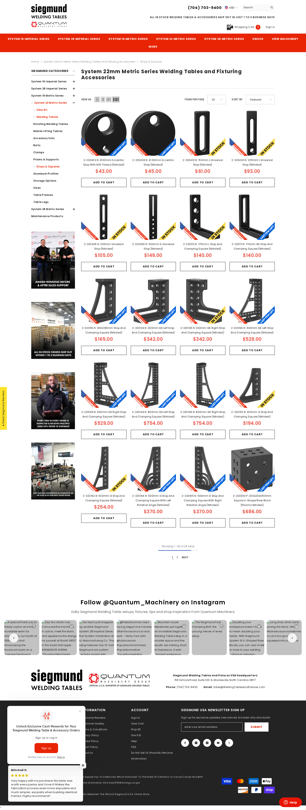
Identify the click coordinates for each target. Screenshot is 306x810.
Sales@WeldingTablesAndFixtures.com (239, 687)
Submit (256, 727)
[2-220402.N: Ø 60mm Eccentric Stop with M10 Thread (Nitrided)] (104, 133)
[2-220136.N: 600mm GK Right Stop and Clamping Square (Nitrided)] (104, 385)
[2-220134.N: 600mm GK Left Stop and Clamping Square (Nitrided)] (252, 301)
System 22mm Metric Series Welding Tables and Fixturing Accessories (89, 61)
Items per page (194, 99)
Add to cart (103, 182)
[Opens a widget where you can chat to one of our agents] (290, 802)
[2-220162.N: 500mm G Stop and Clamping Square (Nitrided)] (104, 469)
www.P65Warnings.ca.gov (124, 782)
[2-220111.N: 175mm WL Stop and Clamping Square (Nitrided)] (252, 217)
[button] (97, 99)
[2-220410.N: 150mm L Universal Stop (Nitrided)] (202, 133)
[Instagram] (196, 743)
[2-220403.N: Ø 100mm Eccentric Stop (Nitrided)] (153, 133)
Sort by (237, 99)
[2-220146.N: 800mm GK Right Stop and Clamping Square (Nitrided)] (202, 385)
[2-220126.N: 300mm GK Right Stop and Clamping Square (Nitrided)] (202, 301)
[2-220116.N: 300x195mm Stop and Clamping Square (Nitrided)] (104, 301)
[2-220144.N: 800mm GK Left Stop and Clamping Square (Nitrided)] (153, 385)
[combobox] (254, 7)
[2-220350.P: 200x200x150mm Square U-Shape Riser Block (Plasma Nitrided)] (252, 469)
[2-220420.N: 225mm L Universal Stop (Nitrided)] (252, 133)
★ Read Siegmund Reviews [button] (3, 408)
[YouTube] (218, 743)
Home (35, 61)
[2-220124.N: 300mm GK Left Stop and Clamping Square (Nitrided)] (153, 301)
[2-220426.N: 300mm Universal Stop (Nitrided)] (104, 217)
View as (86, 99)
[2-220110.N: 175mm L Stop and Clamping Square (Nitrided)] (202, 217)
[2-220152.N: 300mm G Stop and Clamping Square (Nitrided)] (252, 385)
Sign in (270, 27)
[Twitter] (229, 743)
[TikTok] (207, 743)
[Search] (258, 7)
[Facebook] (185, 743)
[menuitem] (53, 81)
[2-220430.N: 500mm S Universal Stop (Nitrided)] (153, 217)
